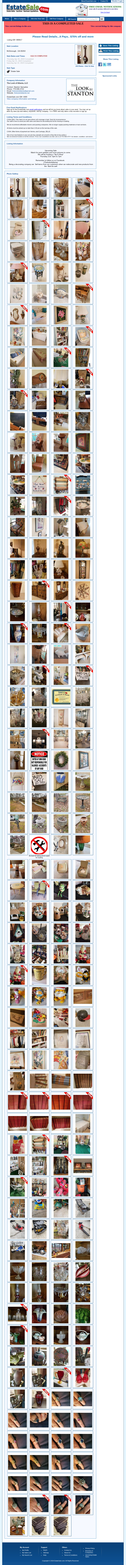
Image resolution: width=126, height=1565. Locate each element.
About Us (67, 1553)
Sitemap (46, 1553)
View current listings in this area (18, 26)
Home (7, 19)
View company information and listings (22, 99)
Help (44, 1555)
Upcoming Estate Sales (91, 1556)
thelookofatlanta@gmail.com (23, 91)
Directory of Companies (89, 1551)
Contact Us (68, 1550)
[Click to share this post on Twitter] (104, 66)
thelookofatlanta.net (22, 93)
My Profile (25, 1550)
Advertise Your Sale (37, 19)
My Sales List (26, 1553)
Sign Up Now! (105, 12)
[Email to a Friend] (109, 66)
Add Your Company (56, 19)
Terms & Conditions (70, 1555)
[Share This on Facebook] (100, 66)
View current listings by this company (106, 26)
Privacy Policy (90, 1548)
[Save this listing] (109, 47)
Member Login (117, 1)
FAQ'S (45, 1550)
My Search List (27, 1555)
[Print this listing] (109, 52)
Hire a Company (20, 19)
